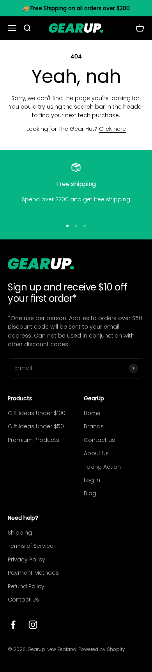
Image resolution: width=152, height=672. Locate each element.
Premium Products (33, 440)
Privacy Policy (26, 559)
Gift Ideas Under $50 (36, 426)
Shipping (20, 533)
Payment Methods (33, 573)
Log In (92, 480)
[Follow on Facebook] (13, 624)
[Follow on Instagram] (33, 624)
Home (92, 413)
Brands (94, 426)
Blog (90, 493)
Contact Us (23, 599)
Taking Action (102, 467)
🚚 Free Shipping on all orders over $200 (76, 8)
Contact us (99, 440)
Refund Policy (26, 586)
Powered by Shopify (101, 649)
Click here (112, 129)
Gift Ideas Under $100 (36, 413)
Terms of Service (30, 546)
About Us (96, 453)
